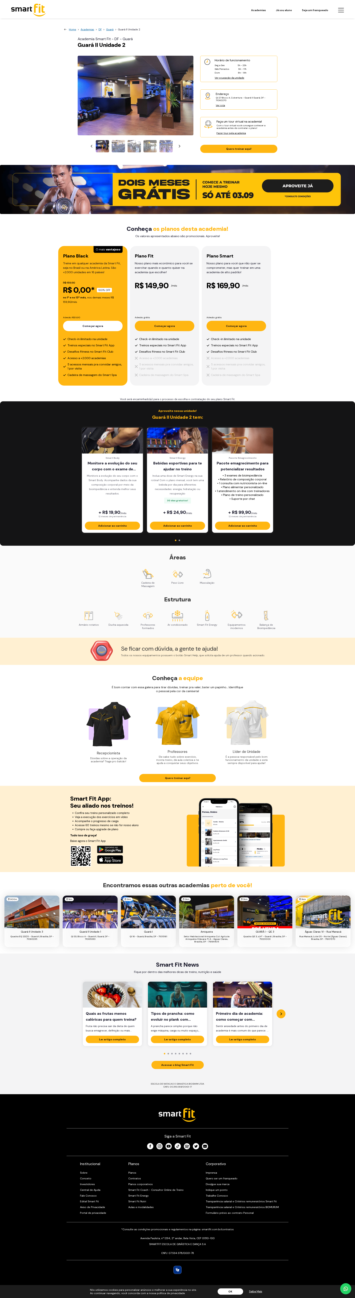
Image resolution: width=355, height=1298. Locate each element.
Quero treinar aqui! (238, 148)
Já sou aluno (284, 10)
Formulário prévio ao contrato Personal (230, 1213)
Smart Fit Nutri (137, 1201)
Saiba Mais (255, 1291)
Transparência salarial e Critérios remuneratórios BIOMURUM (242, 1207)
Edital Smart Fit (89, 1201)
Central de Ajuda (90, 1190)
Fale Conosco (88, 1195)
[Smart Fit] (28, 10)
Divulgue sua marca (217, 1184)
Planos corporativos (140, 1184)
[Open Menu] (341, 10)
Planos (132, 1172)
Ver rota (220, 105)
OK (230, 1291)
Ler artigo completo (112, 1039)
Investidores (87, 1184)
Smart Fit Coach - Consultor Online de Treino (156, 1190)
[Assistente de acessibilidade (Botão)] (177, 1270)
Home (72, 29)
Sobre (83, 1172)
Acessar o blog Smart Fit (177, 1065)
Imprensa (211, 1172)
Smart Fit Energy (138, 1195)
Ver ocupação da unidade (229, 78)
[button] (102, 146)
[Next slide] (179, 146)
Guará (110, 29)
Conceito (85, 1178)
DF (100, 29)
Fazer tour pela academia (231, 133)
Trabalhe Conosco (217, 1195)
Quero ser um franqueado (221, 1178)
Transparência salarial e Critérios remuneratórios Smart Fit (241, 1201)
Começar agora (92, 326)
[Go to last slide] (91, 146)
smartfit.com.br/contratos (218, 1229)
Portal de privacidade (93, 1213)
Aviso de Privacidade (92, 1207)
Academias (258, 10)
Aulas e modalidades (141, 1207)
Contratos (134, 1178)
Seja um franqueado (315, 10)
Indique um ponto (217, 1190)
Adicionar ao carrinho (112, 525)
